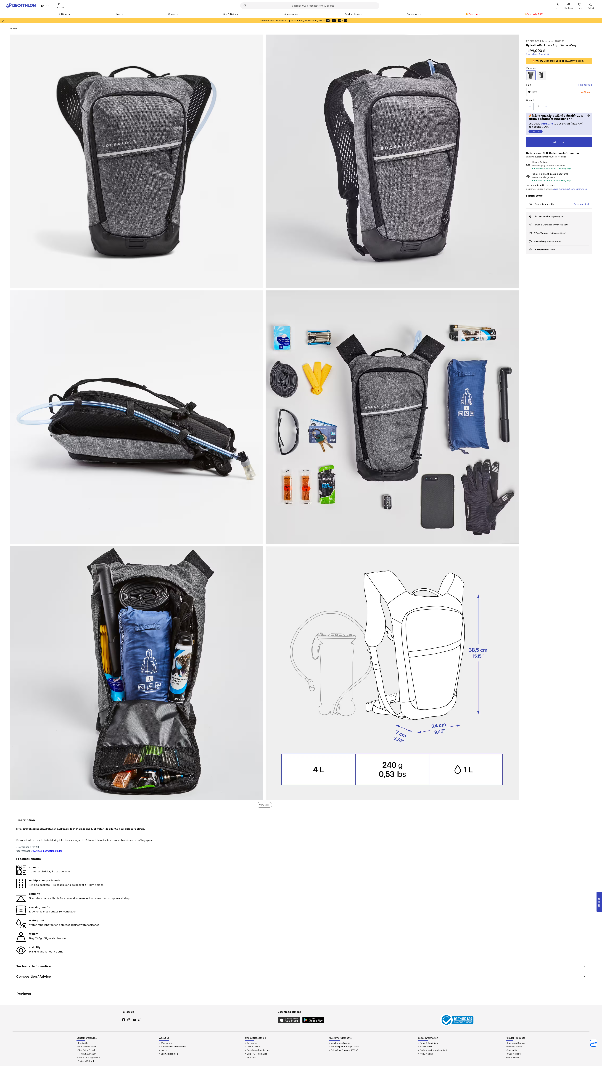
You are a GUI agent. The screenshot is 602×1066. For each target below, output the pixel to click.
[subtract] (530, 106)
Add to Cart (559, 142)
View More (264, 805)
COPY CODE (536, 132)
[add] (546, 106)
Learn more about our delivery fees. (570, 189)
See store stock (581, 204)
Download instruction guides (46, 851)
